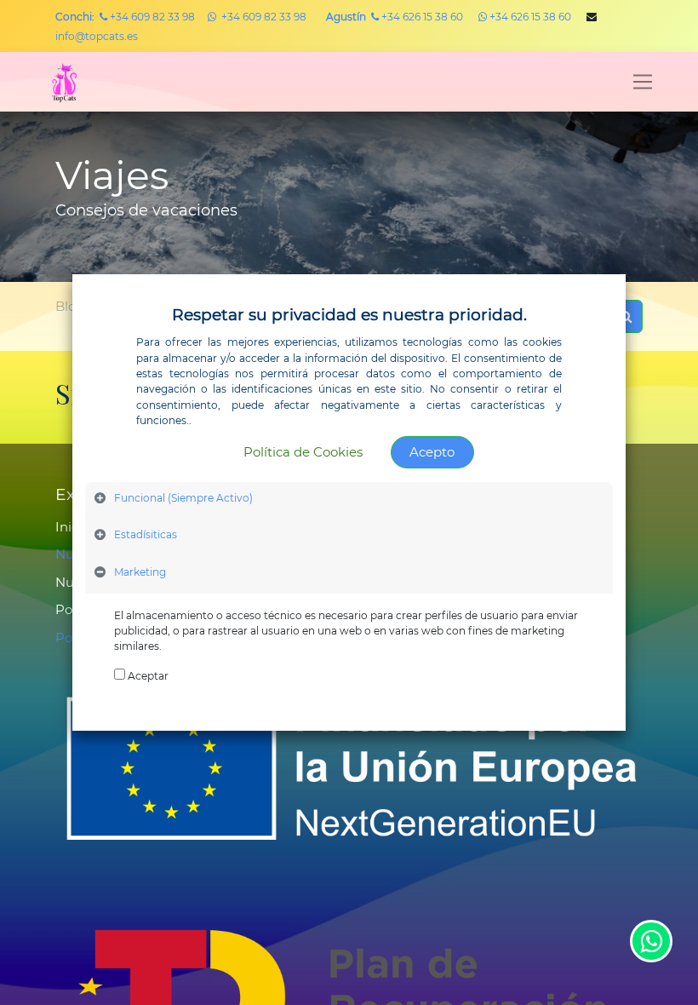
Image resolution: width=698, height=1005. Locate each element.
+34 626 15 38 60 (394, 16)
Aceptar (148, 676)
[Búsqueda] (626, 316)
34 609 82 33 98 (155, 16)
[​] (212, 16)
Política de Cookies (303, 452)
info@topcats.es (96, 36)
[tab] (349, 500)
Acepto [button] (432, 452)
